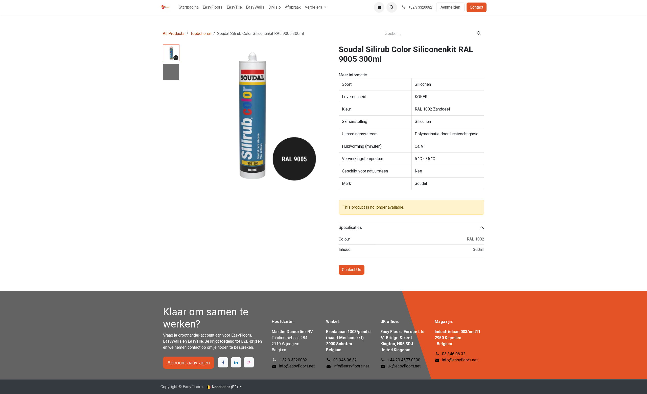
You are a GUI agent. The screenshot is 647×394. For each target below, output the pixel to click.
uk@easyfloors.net (404, 366)
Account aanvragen (188, 363)
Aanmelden (450, 7)
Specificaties (350, 227)
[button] (391, 7)
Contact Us (351, 269)
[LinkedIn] (236, 362)
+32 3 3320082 (293, 360)
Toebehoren (200, 33)
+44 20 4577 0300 (404, 360)
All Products (173, 33)
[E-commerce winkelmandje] (379, 7)
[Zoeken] (479, 33)
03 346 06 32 (454, 354)
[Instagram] (249, 362)
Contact (476, 7)
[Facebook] (223, 362)
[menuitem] (189, 7)
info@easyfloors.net (460, 360)
